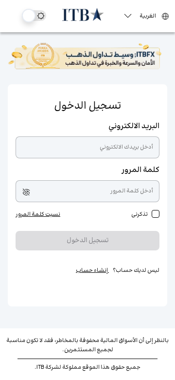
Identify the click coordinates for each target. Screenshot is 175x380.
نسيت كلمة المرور (38, 214)
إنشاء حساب (92, 270)
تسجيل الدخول (88, 240)
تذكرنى (139, 214)
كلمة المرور (140, 170)
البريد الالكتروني (133, 126)
